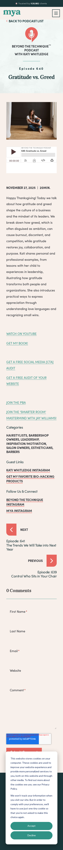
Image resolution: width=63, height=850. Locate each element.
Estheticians (41, 447)
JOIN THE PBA (16, 402)
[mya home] (12, 13)
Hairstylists (16, 435)
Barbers (13, 451)
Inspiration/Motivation (26, 443)
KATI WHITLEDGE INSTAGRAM (28, 470)
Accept (31, 825)
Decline (31, 835)
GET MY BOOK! (17, 343)
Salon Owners (18, 447)
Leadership (30, 439)
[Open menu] (56, 13)
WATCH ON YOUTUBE (21, 334)
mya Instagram (19, 510)
